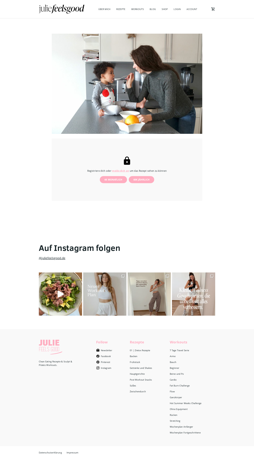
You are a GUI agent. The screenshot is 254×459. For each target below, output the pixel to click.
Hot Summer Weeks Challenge (186, 403)
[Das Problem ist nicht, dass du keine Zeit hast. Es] (60, 294)
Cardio (173, 379)
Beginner (174, 367)
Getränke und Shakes (141, 367)
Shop (165, 9)
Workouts (137, 9)
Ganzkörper (176, 397)
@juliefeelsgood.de (52, 258)
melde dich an (120, 170)
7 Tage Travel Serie (179, 350)
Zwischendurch (138, 391)
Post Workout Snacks (141, 379)
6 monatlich (113, 179)
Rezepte (120, 9)
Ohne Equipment (179, 409)
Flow (172, 391)
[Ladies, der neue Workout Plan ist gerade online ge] (104, 294)
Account (192, 9)
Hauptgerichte (137, 373)
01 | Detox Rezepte (140, 350)
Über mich (104, 9)
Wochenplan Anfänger (181, 426)
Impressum (72, 452)
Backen (133, 356)
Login (177, 9)
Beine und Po (177, 373)
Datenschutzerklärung (50, 452)
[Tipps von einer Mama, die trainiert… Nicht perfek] (149, 294)
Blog (153, 9)
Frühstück (135, 362)
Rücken (173, 414)
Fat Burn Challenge (180, 385)
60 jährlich (141, 179)
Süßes (133, 385)
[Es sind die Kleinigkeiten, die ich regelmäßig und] (193, 294)
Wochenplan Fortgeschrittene (185, 432)
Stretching (175, 420)
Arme (173, 356)
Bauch (173, 362)
